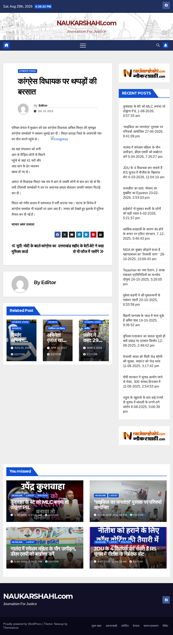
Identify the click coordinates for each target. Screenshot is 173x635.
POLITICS (43, 495)
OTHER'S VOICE (27, 71)
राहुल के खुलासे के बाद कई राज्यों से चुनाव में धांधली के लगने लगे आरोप (143, 402)
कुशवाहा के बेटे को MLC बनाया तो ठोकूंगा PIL (40, 504)
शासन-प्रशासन (151, 625)
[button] (158, 45)
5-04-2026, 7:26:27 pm (28, 561)
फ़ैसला (136, 625)
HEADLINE (17, 495)
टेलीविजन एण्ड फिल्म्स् (56, 328)
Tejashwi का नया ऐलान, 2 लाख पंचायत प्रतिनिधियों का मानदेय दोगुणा (144, 274)
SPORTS (16, 328)
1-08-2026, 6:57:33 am (28, 515)
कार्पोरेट (87, 328)
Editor (43, 105)
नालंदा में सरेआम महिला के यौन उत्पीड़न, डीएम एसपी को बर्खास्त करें (142, 152)
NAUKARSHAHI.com (86, 23)
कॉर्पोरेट (125, 625)
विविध (165, 625)
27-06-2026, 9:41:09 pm (113, 515)
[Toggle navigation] (83, 45)
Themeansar (10, 627)
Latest (30, 495)
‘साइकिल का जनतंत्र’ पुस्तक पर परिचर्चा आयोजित (127, 504)
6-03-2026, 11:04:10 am (112, 561)
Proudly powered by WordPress (22, 624)
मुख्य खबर (96, 625)
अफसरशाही (111, 625)
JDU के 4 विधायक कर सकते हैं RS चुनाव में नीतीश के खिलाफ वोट (142, 172)
